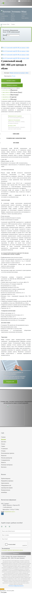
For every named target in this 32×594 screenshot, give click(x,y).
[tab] (16, 134)
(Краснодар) (9, 94)
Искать (4, 35)
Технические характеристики (16, 138)
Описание (16, 133)
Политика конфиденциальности (16, 585)
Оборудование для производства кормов (7, 486)
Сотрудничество (4, 16)
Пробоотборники (5, 478)
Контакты (2, 20)
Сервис (23, 16)
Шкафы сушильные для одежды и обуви (19, 72)
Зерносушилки (5, 483)
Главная (3, 437)
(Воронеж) (9, 90)
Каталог (3, 439)
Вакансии (3, 455)
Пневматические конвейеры (5, 491)
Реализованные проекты (7, 453)
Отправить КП (10, 381)
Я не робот (4, 592)
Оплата (12, 18)
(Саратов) (8, 97)
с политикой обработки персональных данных (12, 550)
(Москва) (8, 99)
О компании (24, 14)
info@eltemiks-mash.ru (25, 1)
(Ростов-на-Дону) (11, 92)
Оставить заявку (11, 80)
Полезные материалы (7, 464)
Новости (13, 16)
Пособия (16, 142)
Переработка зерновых (7, 480)
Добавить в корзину (12, 85)
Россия (13, 76)
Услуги (12, 14)
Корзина (13, 20)
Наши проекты (25, 18)
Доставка (2, 18)
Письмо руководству (6, 457)
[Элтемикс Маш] (13, 11)
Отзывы (3, 451)
